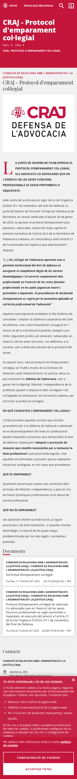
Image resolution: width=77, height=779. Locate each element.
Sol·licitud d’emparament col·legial (29, 575)
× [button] (73, 679)
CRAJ (18, 45)
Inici (6, 45)
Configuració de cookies (38, 758)
